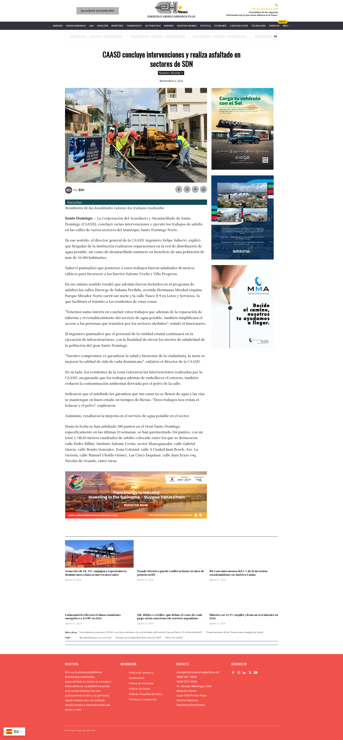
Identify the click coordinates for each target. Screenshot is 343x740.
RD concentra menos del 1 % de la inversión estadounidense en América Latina (238, 572)
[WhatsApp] (203, 189)
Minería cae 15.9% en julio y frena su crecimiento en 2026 (243, 616)
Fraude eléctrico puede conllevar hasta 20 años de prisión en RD (170, 572)
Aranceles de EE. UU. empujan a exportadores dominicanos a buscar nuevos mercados (95, 572)
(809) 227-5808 (187, 677)
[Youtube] (256, 673)
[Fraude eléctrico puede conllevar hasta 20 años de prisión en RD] (171, 554)
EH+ (82, 190)
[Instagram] (239, 673)
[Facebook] (178, 189)
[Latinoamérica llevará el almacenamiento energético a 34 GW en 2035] (99, 597)
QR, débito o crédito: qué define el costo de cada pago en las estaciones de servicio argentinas (169, 616)
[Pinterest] (195, 189)
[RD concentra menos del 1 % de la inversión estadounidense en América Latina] (243, 554)
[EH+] (69, 190)
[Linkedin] (244, 673)
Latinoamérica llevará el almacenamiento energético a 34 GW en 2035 (93, 616)
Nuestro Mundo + (171, 73)
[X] (187, 189)
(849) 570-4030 (187, 681)
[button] (276, 5)
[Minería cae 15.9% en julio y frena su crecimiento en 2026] (243, 597)
